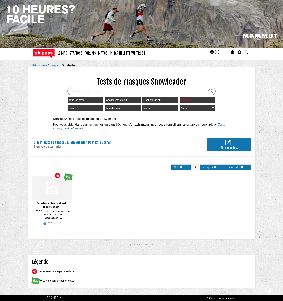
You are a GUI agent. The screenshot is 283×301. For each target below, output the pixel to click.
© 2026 (211, 298)
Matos (35, 65)
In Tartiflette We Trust (127, 53)
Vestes (147, 108)
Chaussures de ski (116, 99)
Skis (71, 108)
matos (102, 53)
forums (90, 53)
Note (177, 167)
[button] (239, 52)
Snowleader (68, 65)
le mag (62, 53)
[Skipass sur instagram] (217, 53)
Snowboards (113, 108)
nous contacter (227, 298)
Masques (54, 65)
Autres (184, 108)
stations (75, 53)
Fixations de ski (152, 99)
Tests (44, 65)
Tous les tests (77, 99)
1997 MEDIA (54, 298)
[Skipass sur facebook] (212, 53)
